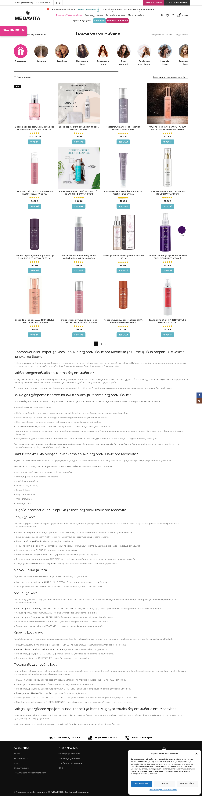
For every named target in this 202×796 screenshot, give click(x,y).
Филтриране (24, 77)
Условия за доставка (69, 758)
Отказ (164, 783)
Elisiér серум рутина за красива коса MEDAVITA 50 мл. (79, 128)
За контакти (21, 758)
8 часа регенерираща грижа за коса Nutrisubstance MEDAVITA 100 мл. (34, 128)
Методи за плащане (69, 753)
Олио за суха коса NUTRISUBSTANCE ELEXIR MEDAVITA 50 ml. (35, 192)
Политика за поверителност (163, 790)
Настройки (187, 783)
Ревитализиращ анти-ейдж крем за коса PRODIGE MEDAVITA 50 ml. (34, 257)
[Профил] (162, 15)
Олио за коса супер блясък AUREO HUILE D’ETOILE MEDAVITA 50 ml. (167, 128)
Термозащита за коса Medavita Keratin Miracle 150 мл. (123, 128)
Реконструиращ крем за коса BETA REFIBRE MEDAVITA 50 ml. (123, 321)
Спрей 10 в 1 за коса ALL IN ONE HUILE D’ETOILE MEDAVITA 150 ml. (34, 321)
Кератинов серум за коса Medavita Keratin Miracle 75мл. (123, 192)
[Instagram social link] (59, 3)
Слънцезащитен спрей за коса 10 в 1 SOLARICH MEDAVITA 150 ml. (79, 192)
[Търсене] (173, 15)
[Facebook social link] (56, 3)
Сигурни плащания (105, 737)
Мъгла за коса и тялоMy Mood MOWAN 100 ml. (123, 257)
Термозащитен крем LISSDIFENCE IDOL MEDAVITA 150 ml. (167, 192)
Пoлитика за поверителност (30, 773)
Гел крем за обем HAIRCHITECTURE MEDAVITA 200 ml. (167, 321)
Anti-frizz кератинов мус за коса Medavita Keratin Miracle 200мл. (78, 257)
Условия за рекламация (70, 763)
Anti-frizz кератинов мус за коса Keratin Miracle (39, 649)
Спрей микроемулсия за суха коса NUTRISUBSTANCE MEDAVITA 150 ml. (78, 321)
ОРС (60, 768)
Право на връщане (142, 737)
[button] (196, 753)
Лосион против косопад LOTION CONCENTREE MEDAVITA (46, 608)
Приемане (141, 783)
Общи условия (21, 768)
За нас (17, 753)
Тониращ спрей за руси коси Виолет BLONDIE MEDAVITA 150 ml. (167, 257)
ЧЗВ (16, 763)
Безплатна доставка (67, 737)
